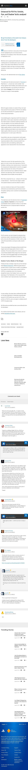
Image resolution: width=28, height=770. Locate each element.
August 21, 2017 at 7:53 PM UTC (10, 613)
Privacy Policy (4, 752)
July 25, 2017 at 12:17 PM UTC (11, 444)
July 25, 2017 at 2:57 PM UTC (10, 501)
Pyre (2, 197)
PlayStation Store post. (10, 313)
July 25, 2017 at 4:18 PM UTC (11, 517)
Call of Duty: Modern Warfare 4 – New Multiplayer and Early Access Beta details (21, 657)
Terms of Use (17, 750)
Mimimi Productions (9, 265)
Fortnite (3, 79)
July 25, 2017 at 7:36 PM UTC (10, 594)
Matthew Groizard (9, 43)
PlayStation (8, 5)
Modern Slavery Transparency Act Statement (18, 761)
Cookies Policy (17, 752)
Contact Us (17, 757)
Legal (2, 757)
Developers (4, 759)
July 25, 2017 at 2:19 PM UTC (10, 462)
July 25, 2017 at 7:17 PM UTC (10, 551)
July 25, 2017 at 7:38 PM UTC (11, 571)
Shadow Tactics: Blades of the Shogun (8, 327)
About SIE (3, 750)
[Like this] (24, 637)
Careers (16, 754)
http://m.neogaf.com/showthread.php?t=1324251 (13, 562)
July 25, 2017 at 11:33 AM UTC (10, 426)
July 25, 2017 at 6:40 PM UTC (10, 532)
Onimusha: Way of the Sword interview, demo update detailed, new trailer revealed (20, 634)
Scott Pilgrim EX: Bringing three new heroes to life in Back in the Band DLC (21, 702)
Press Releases (4, 754)
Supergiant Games (20, 327)
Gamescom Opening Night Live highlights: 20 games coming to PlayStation (21, 645)
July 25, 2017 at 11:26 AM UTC (10, 407)
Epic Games (22, 74)
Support (16, 747)
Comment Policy (5, 747)
